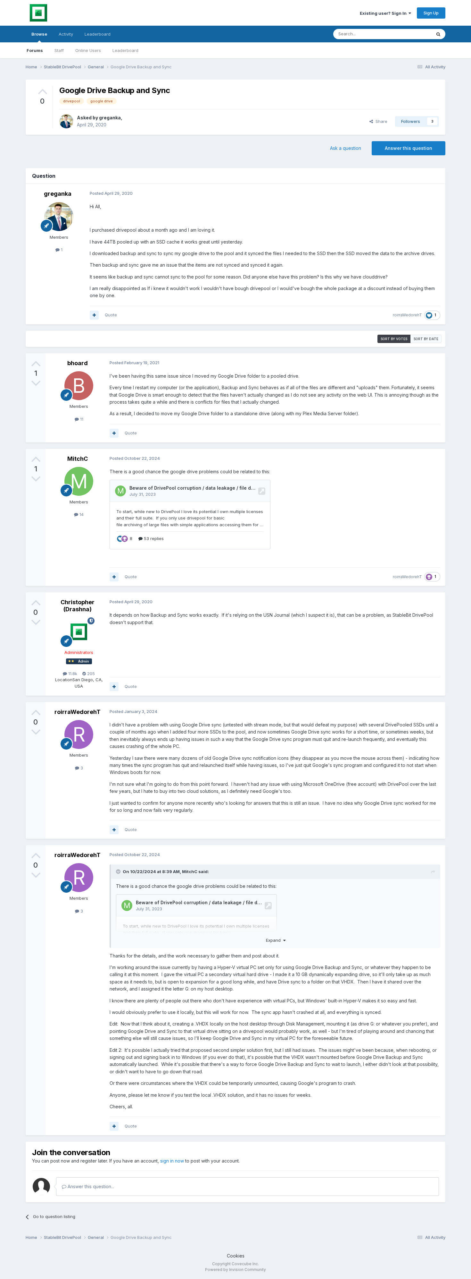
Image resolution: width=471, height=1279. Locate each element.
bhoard (77, 363)
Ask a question (345, 148)
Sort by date (426, 339)
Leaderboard (125, 50)
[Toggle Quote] (119, 871)
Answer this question (408, 148)
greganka (110, 117)
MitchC (77, 458)
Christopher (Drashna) (78, 606)
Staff (59, 50)
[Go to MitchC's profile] (78, 481)
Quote (111, 314)
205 (90, 673)
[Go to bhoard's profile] (78, 385)
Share (380, 121)
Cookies (235, 1255)
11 (81, 419)
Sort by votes (394, 339)
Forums (35, 50)
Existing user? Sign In (384, 13)
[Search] (438, 34)
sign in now (172, 1160)
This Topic (412, 33)
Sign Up (431, 12)
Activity (66, 34)
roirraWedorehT (407, 315)
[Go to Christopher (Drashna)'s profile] (78, 631)
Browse (39, 34)
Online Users (88, 50)
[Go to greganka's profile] (66, 121)
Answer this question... (90, 1186)
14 (81, 514)
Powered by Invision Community (235, 1269)
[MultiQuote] (94, 315)
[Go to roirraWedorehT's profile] (78, 734)
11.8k (72, 673)
